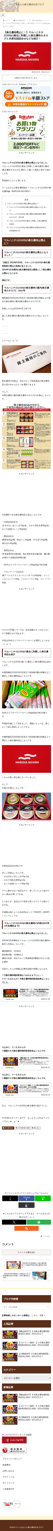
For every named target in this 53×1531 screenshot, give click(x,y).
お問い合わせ (8, 1471)
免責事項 (6, 1465)
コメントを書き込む (26, 1252)
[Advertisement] (26, 493)
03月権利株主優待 (24, 1128)
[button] (26, 1205)
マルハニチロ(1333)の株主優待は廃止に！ (23, 204)
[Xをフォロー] (14, 1222)
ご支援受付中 (8, 1489)
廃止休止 (37, 1128)
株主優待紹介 (9, 1128)
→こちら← (34, 1315)
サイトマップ (8, 1483)
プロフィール (8, 1477)
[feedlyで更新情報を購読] (39, 1222)
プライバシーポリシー (12, 1459)
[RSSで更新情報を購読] (26, 1228)
